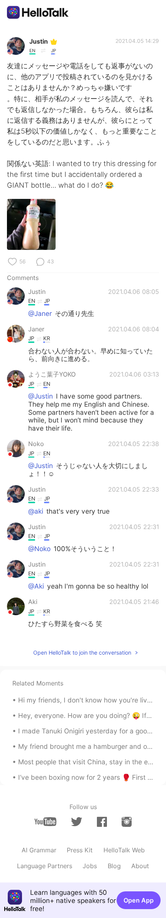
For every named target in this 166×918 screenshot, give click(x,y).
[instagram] (127, 821)
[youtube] (45, 821)
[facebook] (102, 821)
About (140, 866)
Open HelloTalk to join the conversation (82, 652)
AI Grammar (39, 850)
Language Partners (44, 866)
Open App (139, 900)
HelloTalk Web (124, 850)
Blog (114, 866)
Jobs (90, 866)
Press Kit (80, 850)
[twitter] (76, 821)
